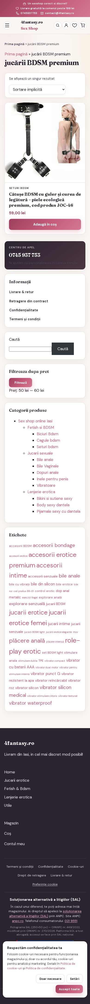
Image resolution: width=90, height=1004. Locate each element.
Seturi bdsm (47, 446)
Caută (14, 339)
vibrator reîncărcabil (51, 680)
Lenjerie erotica (41, 491)
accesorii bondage (54, 545)
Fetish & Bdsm (17, 788)
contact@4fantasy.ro (59, 13)
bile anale (69, 575)
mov (75, 632)
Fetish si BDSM (40, 427)
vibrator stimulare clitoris (42, 696)
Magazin (11, 823)
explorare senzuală (27, 603)
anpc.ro (18, 921)
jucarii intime (59, 623)
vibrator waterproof (30, 703)
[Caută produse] (58, 25)
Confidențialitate (23, 310)
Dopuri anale (48, 472)
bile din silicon (43, 583)
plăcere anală (27, 640)
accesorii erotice (18, 556)
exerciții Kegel (30, 597)
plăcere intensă (55, 641)
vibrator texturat (68, 696)
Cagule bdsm (48, 440)
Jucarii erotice (16, 780)
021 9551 (71, 921)
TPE (41, 661)
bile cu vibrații (19, 584)
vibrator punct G (45, 673)
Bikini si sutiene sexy (54, 498)
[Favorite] (74, 25)
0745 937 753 (24, 255)
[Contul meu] (66, 25)
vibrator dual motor (47, 667)
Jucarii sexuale (40, 453)
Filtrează (21, 382)
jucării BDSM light (34, 632)
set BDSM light (52, 653)
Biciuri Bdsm (47, 433)
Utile (8, 805)
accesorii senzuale (43, 576)
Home (9, 772)
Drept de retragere (32, 875)
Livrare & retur (21, 292)
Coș (7, 833)
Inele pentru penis (52, 478)
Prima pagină (14, 44)
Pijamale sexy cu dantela (58, 511)
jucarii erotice (28, 612)
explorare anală (50, 597)
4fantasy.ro (32, 25)
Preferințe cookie (45, 884)
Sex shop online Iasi (35, 420)
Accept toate (69, 989)
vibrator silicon (27, 688)
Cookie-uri (76, 867)
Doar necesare (50, 979)
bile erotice (64, 584)
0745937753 (29, 13)
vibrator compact (55, 660)
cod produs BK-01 (24, 591)
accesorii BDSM (20, 546)
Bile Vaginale (48, 466)
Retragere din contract (28, 301)
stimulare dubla (27, 660)
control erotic (45, 591)
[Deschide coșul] (83, 25)
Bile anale (45, 459)
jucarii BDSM (55, 604)
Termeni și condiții (24, 319)
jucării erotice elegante (59, 632)
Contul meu (14, 843)
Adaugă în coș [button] (45, 224)
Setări (74, 979)
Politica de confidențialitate (45, 968)
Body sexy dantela (53, 504)
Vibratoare (46, 485)
